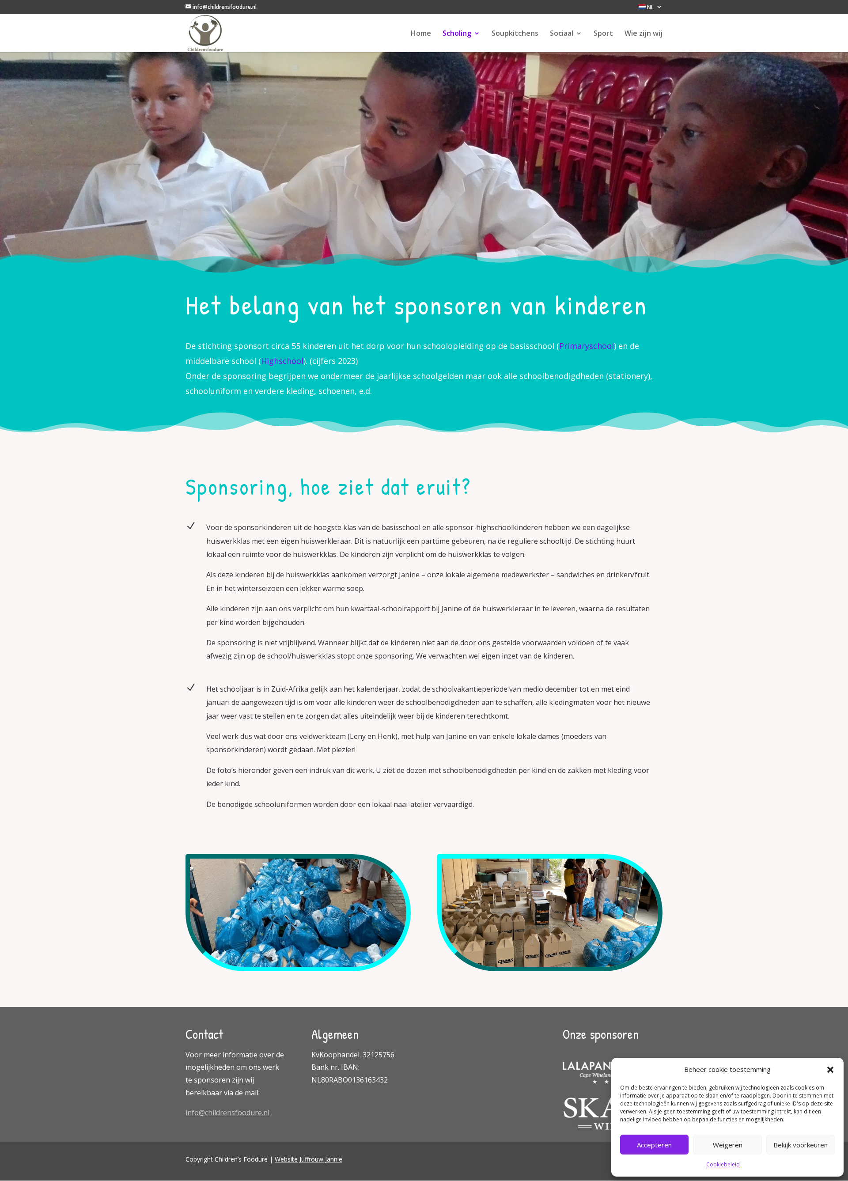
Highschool (282, 361)
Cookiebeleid (723, 1164)
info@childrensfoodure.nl (227, 1112)
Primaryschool (586, 346)
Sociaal (561, 34)
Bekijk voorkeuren (800, 1144)
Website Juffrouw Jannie (308, 1159)
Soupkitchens (515, 34)
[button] (830, 1069)
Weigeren (727, 1144)
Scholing (457, 34)
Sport (603, 34)
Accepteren (654, 1144)
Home (421, 34)
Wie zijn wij (643, 34)
